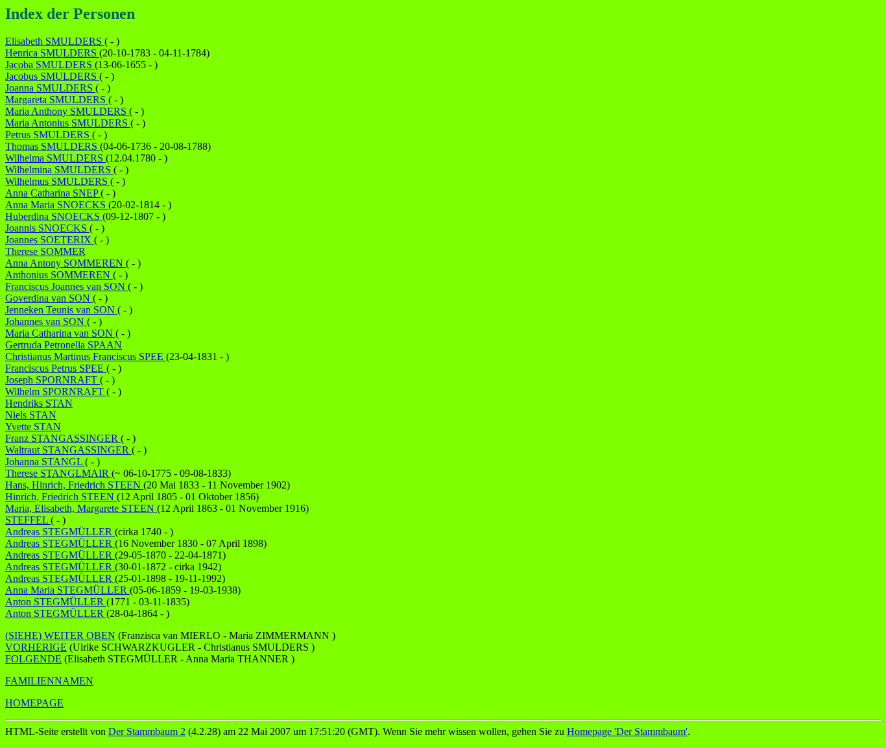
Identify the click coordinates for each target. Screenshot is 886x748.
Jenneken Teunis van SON (61, 309)
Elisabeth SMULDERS (54, 41)
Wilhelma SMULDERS (55, 157)
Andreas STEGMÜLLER (60, 531)
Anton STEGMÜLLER (55, 601)
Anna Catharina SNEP (53, 193)
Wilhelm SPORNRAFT (55, 391)
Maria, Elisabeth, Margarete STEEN (81, 508)
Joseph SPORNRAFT (52, 379)
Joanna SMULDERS (50, 87)
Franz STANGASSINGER (63, 438)
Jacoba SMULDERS (50, 64)
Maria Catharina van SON (60, 333)
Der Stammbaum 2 (147, 731)
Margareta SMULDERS (56, 99)
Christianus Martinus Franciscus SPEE (85, 356)
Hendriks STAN (39, 403)
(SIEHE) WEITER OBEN (60, 635)
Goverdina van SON (49, 298)
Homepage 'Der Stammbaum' (627, 731)
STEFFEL (28, 519)
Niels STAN (30, 414)
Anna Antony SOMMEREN (65, 263)
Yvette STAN (33, 426)
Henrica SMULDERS (52, 52)
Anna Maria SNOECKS (56, 204)
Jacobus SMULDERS (52, 76)
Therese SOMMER (45, 251)
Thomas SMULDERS (52, 146)
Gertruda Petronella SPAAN (63, 344)
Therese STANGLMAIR (58, 473)
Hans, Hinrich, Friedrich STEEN (74, 484)
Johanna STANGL (45, 461)
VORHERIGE (36, 647)
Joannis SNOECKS (47, 228)
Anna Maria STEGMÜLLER (67, 590)
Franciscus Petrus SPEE (55, 368)
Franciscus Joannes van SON (66, 286)
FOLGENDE (33, 658)
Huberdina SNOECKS (53, 216)
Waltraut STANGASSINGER (68, 449)
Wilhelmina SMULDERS (59, 169)
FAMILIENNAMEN (49, 680)
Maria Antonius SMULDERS (67, 122)
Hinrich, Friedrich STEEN (61, 496)
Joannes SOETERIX (49, 239)
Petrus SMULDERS (48, 134)
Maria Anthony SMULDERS (67, 111)
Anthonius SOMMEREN (59, 274)
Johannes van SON (46, 321)
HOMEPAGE (34, 702)
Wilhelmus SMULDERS (57, 181)
